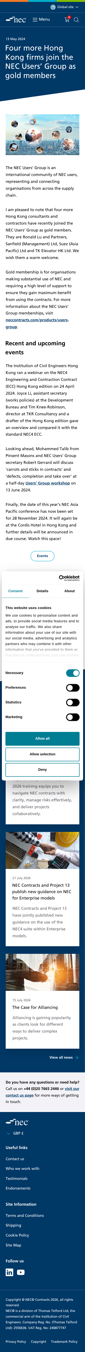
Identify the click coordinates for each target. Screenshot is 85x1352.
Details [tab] (42, 591)
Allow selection (42, 754)
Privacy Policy (16, 1342)
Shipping (13, 1225)
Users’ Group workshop (48, 483)
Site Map (13, 1245)
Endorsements (18, 1188)
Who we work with (22, 1169)
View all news (61, 1058)
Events (42, 556)
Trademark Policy (64, 1342)
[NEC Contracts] (16, 20)
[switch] (73, 688)
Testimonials (16, 1179)
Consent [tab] (15, 591)
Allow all (42, 739)
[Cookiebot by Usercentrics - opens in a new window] (60, 578)
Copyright (38, 1342)
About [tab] (69, 591)
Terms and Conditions (25, 1216)
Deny (42, 770)
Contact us (15, 1159)
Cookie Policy (17, 1235)
